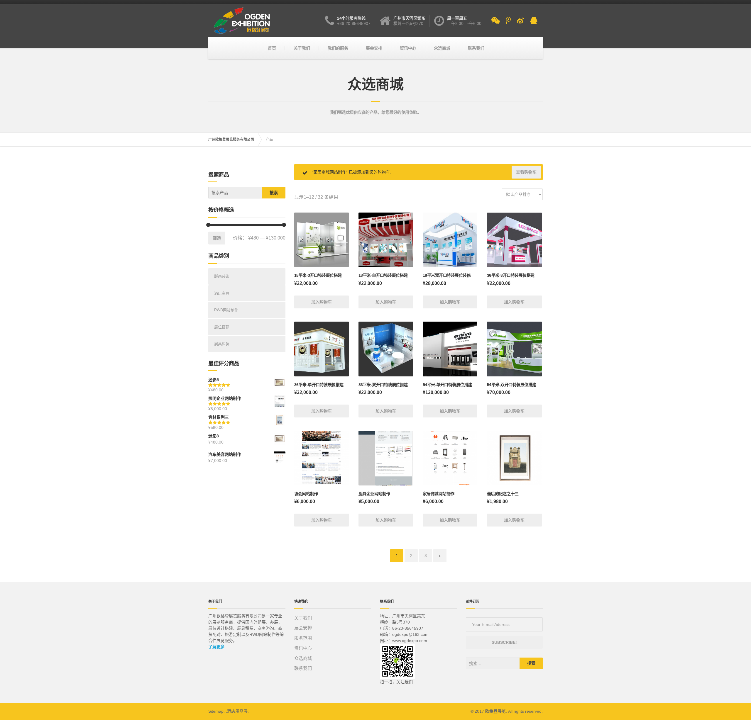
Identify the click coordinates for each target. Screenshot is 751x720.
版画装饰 (221, 276)
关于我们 (302, 48)
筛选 (217, 238)
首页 (272, 48)
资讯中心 (408, 48)
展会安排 (374, 48)
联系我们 (476, 48)
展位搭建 (221, 327)
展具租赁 (221, 344)
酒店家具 (221, 293)
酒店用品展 (237, 711)
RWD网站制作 (226, 310)
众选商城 (442, 48)
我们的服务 (338, 48)
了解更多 (216, 646)
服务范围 (303, 638)
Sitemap (216, 711)
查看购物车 (526, 172)
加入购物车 (321, 302)
